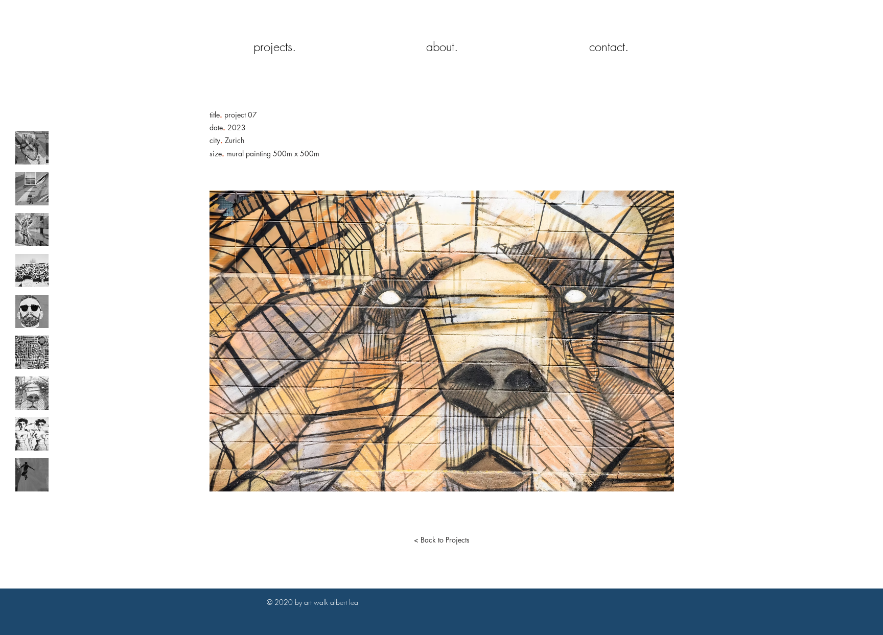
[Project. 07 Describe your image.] (32, 393)
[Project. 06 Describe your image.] (32, 352)
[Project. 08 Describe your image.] (32, 434)
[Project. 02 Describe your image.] (32, 188)
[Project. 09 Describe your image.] (32, 474)
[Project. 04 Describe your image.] (32, 270)
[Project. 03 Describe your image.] (32, 229)
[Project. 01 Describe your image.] (32, 147)
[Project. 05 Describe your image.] (32, 311)
